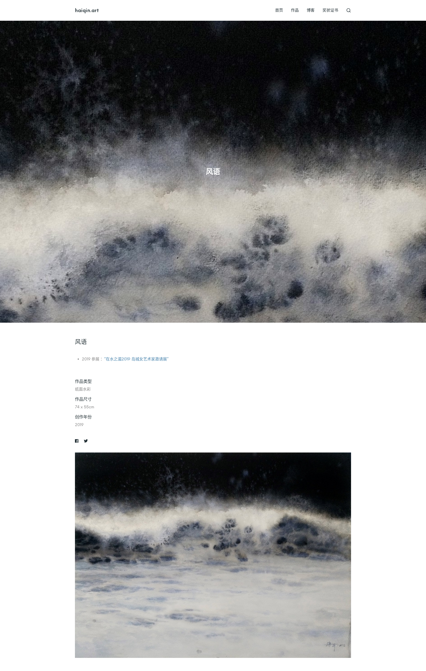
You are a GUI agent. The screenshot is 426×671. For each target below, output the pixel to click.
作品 (295, 10)
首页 (279, 10)
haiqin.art (87, 10)
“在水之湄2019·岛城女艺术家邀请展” (136, 359)
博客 (311, 10)
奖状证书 (330, 10)
